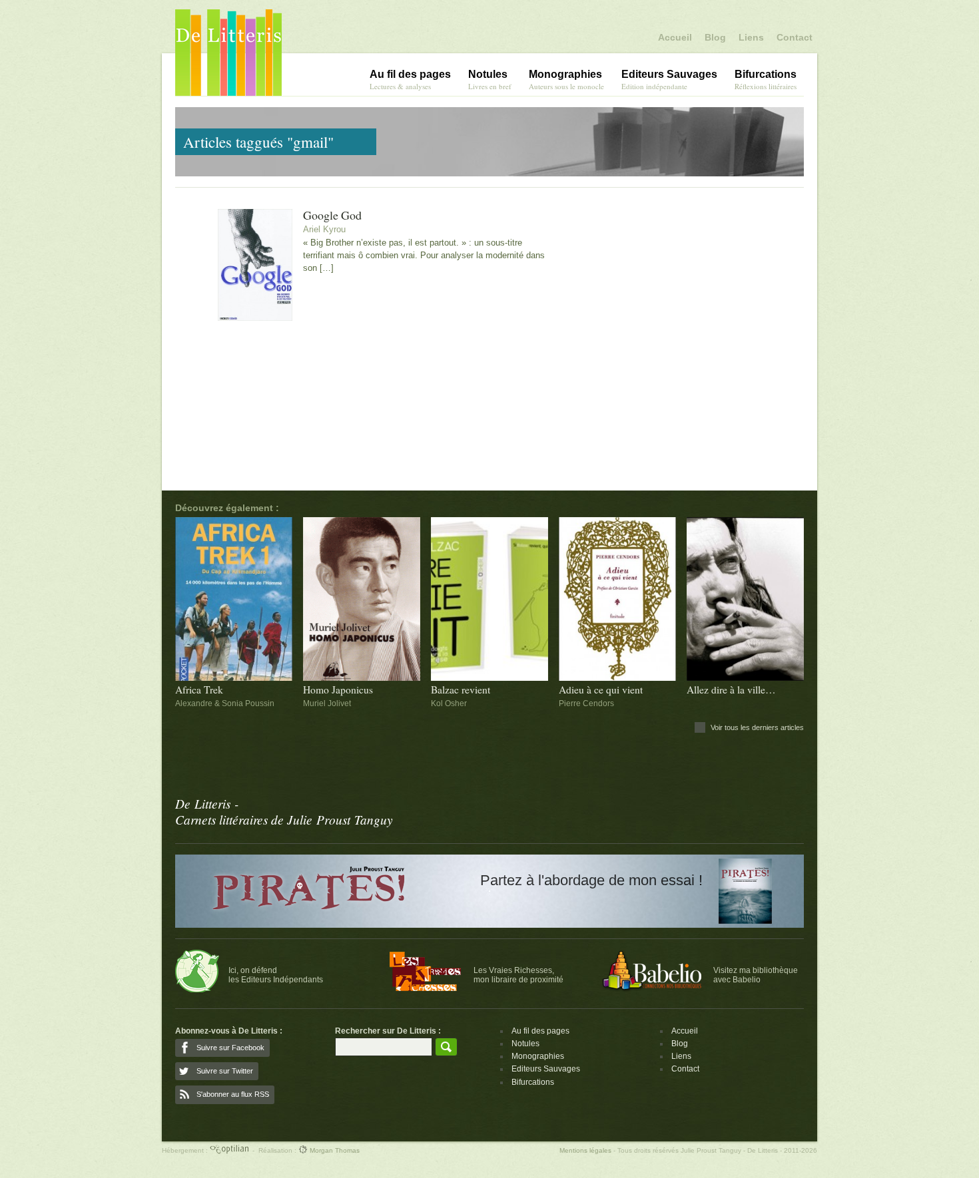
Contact (795, 37)
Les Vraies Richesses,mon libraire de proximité (518, 975)
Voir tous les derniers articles (757, 727)
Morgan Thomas (334, 1150)
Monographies (537, 1056)
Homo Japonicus (338, 690)
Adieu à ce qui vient (601, 690)
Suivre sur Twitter (224, 1071)
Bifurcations (532, 1082)
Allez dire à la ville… (731, 690)
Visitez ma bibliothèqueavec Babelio (755, 975)
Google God (332, 215)
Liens (751, 37)
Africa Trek (199, 690)
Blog (715, 37)
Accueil (675, 37)
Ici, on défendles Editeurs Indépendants (275, 975)
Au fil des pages (540, 1031)
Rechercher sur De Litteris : (388, 1031)
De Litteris (228, 52)
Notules (525, 1043)
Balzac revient (460, 690)
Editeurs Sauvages (545, 1069)
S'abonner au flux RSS (232, 1094)
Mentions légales (585, 1150)
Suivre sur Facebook (230, 1048)
